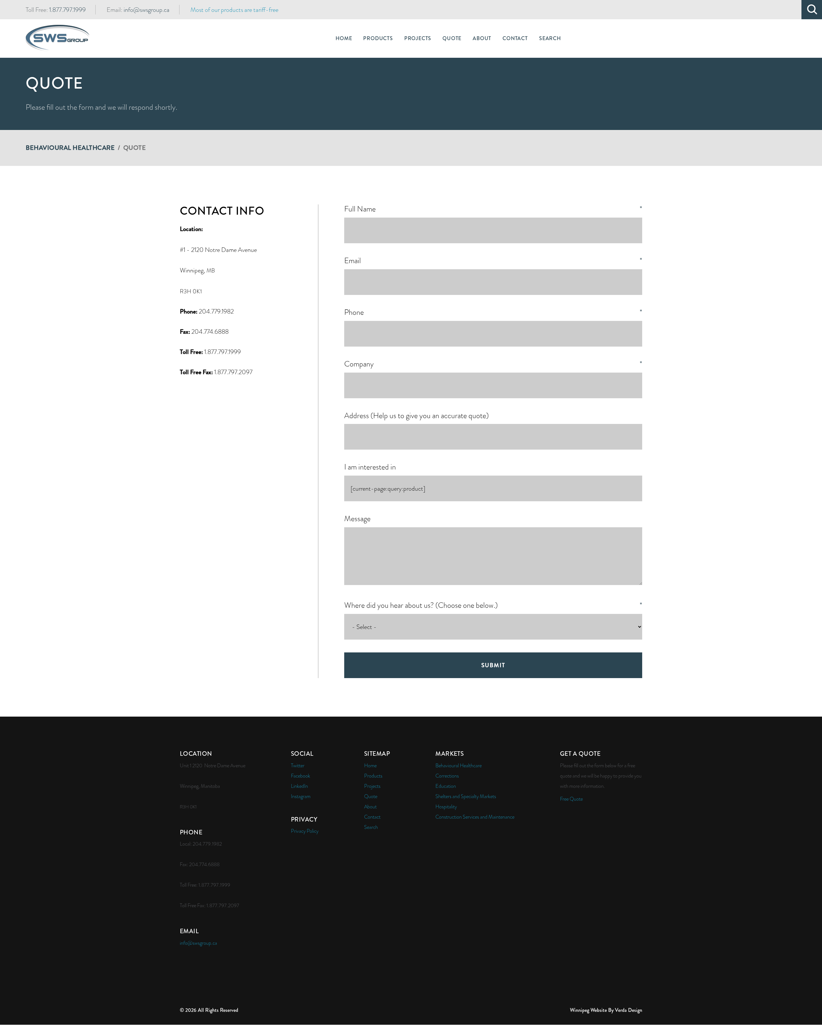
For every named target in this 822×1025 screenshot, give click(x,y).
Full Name (493, 209)
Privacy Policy (305, 831)
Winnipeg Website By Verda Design (606, 1010)
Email (493, 260)
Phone (493, 312)
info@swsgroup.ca (147, 9)
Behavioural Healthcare (70, 147)
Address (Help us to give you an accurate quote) (416, 415)
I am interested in (370, 467)
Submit (493, 665)
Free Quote (571, 799)
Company (493, 364)
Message (357, 518)
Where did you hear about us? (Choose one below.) (493, 605)
